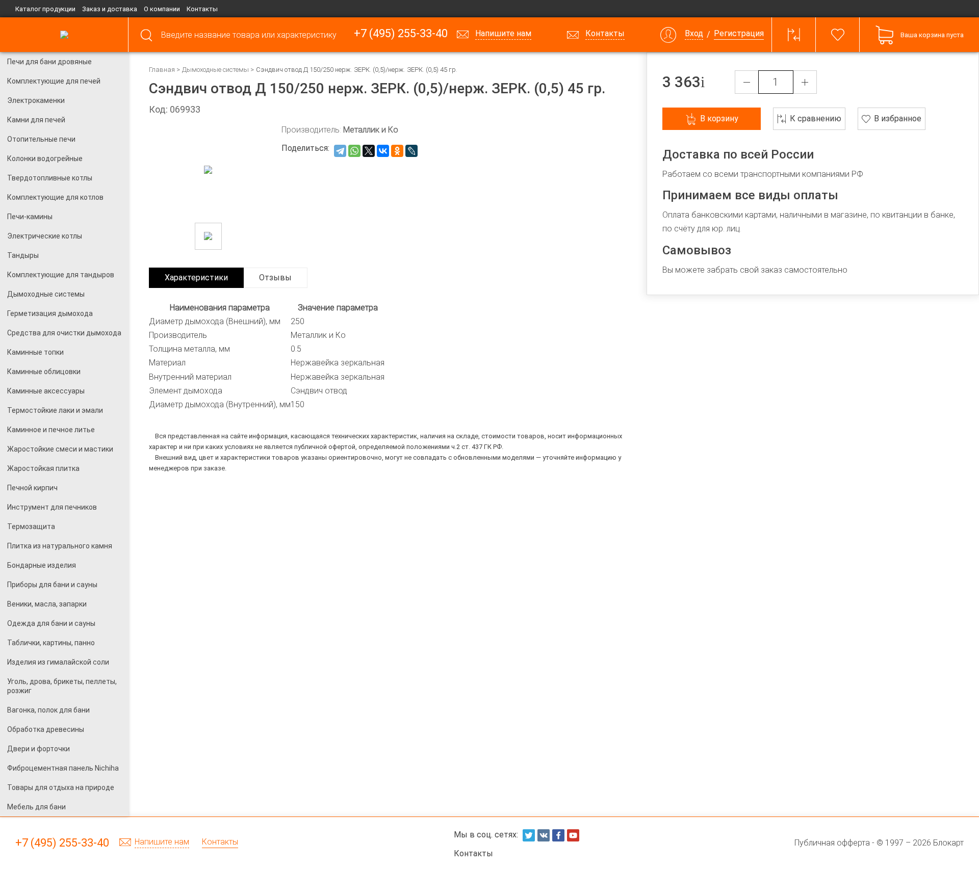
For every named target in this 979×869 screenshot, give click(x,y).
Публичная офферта (832, 843)
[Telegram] (340, 151)
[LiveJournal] (411, 151)
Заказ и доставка (109, 9)
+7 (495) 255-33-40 (401, 34)
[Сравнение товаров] (794, 34)
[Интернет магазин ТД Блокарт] (64, 34)
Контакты (202, 9)
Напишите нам (162, 842)
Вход (694, 34)
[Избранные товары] (837, 34)
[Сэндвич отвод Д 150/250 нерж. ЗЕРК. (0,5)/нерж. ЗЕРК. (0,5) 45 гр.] (208, 236)
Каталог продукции (45, 9)
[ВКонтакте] (383, 151)
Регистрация (739, 34)
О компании (162, 9)
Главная (162, 69)
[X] (369, 151)
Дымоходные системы (215, 69)
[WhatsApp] (354, 151)
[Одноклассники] (397, 151)
